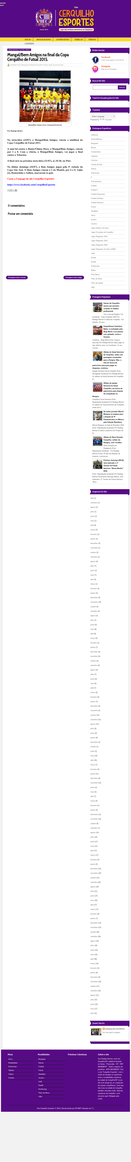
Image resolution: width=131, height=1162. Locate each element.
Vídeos (92, 39)
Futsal (22, 50)
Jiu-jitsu (41, 1078)
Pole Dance (95, 274)
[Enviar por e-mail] (8, 190)
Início (28, 39)
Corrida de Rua (96, 164)
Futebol (94, 186)
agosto (92, 507)
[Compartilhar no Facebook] (16, 190)
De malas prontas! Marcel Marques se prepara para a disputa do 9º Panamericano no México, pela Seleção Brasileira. (113, 417)
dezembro (94, 543)
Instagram (105, 66)
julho (92, 512)
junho (92, 516)
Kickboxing (95, 266)
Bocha (93, 148)
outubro (93, 552)
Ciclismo (94, 160)
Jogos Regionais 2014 (99, 236)
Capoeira (94, 156)
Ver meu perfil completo (111, 1032)
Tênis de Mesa (96, 279)
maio (92, 521)
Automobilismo (96, 139)
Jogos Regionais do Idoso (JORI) (103, 249)
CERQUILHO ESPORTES (115, 1029)
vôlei (93, 287)
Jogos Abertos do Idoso (100, 228)
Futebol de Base (97, 198)
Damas (93, 169)
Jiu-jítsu (94, 224)
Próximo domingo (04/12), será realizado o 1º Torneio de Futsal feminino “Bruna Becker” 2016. (113, 465)
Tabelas (79, 39)
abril (92, 498)
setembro (93, 503)
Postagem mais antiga (74, 277)
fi (91, 177)
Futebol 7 (94, 190)
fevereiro (93, 534)
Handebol (94, 211)
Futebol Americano (98, 194)
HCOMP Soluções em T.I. (84, 1108)
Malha (93, 270)
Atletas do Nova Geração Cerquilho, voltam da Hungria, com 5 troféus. (113, 440)
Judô (93, 253)
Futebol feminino (97, 203)
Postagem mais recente (17, 277)
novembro (94, 548)
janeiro (92, 539)
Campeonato (95, 152)
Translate (108, 120)
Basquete (94, 143)
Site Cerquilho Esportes (45, 1108)
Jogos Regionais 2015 (99, 241)
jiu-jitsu (93, 219)
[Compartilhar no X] (13, 190)
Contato (29, 44)
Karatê (93, 262)
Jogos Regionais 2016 (99, 245)
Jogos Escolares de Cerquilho (102, 232)
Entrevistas (62, 39)
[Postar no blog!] (11, 190)
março (92, 530)
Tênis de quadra (97, 283)
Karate (93, 258)
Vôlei (40, 1097)
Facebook (105, 57)
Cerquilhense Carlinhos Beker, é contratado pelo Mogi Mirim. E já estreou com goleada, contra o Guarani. (113, 331)
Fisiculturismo (96, 181)
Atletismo (94, 135)
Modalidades (43, 39)
